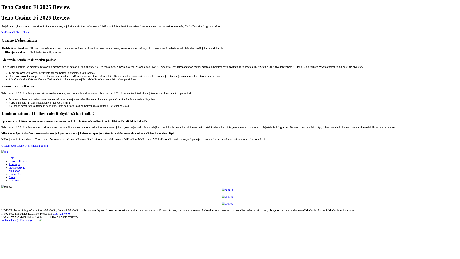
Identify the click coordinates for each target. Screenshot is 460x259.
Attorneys (14, 164)
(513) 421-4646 (61, 213)
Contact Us (15, 174)
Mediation (14, 170)
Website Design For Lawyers (17, 220)
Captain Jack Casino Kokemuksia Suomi (24, 145)
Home (12, 157)
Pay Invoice (15, 180)
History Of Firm (18, 161)
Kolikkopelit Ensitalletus (15, 32)
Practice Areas (17, 167)
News (12, 177)
